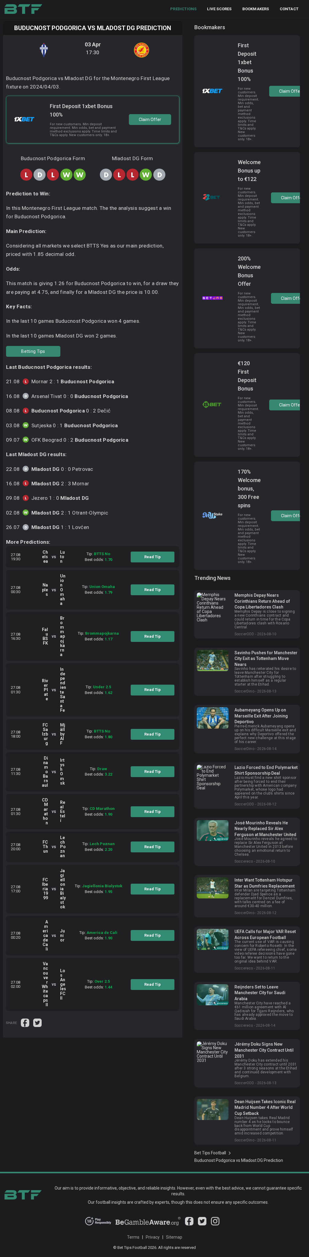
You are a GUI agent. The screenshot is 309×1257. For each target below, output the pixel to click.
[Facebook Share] (25, 1022)
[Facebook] (189, 1223)
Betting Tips (33, 351)
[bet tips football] (23, 9)
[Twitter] (202, 1223)
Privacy (153, 1237)
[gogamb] (148, 1223)
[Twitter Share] (37, 1022)
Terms (133, 1237)
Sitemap (174, 1237)
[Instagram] (215, 1223)
